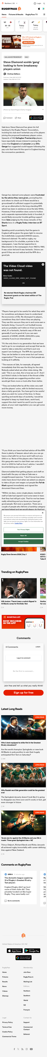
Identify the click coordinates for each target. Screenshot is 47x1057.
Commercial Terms (9, 1036)
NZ (25, 1005)
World (26, 1000)
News (4, 14)
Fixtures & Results (16, 14)
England (14, 143)
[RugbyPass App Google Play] (32, 951)
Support (26, 1022)
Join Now (27, 972)
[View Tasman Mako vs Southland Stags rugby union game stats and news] (21, 26)
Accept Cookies (23, 542)
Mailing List (28, 981)
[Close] (42, 512)
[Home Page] (11, 9)
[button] (44, 14)
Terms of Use (7, 1027)
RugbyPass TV (32, 14)
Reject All (23, 536)
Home (4, 972)
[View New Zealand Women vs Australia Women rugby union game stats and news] (35, 26)
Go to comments (12, 901)
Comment (9, 118)
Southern (27, 995)
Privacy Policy (7, 1022)
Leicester (27, 143)
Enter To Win (28, 42)
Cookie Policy (7, 1032)
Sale (8, 219)
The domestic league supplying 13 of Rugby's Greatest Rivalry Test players (18, 880)
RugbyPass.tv (28, 977)
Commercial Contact (28, 1028)
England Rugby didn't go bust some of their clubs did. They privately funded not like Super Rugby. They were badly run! (18, 890)
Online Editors (13, 74)
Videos (4, 991)
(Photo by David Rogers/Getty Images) (17, 110)
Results (5, 981)
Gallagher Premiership (26, 138)
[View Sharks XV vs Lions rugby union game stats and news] (7, 26)
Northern (27, 991)
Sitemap (5, 996)
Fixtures (5, 977)
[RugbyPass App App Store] (15, 951)
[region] (23, 528)
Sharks (5, 222)
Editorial (27, 1034)
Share (19, 118)
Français (27, 1010)
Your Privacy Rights (23, 530)
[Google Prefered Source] (35, 118)
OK (23, 283)
